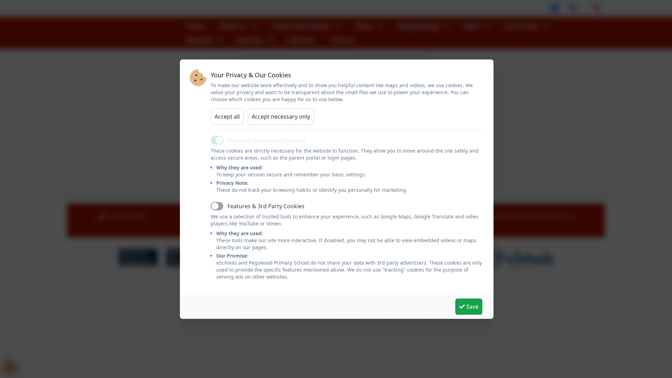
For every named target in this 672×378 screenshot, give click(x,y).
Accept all (227, 116)
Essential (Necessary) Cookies (266, 140)
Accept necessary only (281, 116)
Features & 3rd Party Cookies (265, 206)
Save (471, 306)
